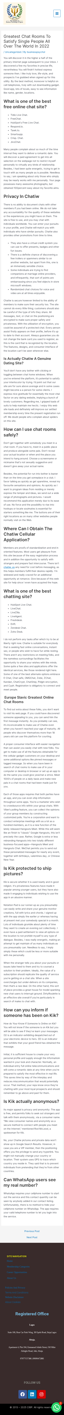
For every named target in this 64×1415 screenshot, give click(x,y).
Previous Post (32, 1231)
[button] (56, 1407)
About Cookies (12, 1302)
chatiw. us (9, 567)
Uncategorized (13, 52)
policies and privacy (15, 1287)
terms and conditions (16, 1292)
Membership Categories (18, 1266)
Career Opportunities (17, 1272)
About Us (11, 1278)
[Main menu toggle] (57, 13)
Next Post (32, 1237)
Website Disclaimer (14, 1297)
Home (10, 1261)
